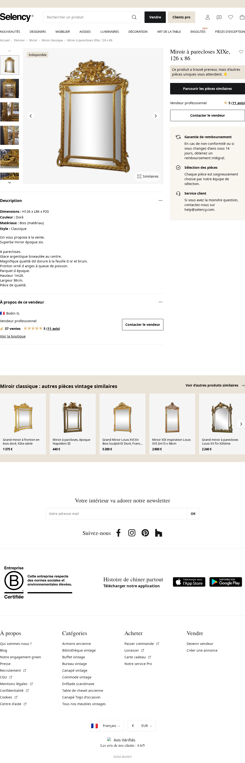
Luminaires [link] (109, 31)
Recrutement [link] (13, 670)
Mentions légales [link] (16, 683)
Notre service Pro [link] (138, 663)
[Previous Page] (30, 116)
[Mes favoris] (231, 17)
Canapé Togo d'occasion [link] (81, 697)
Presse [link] (5, 663)
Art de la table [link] (169, 31)
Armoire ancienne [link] (76, 643)
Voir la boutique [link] (13, 336)
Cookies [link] (9, 697)
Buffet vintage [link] (73, 657)
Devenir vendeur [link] (200, 643)
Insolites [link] (198, 30)
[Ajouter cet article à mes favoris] (241, 52)
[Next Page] (156, 116)
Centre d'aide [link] (13, 704)
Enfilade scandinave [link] (78, 683)
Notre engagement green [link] (20, 657)
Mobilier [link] (63, 31)
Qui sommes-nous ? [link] (16, 643)
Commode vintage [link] (76, 677)
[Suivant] (9, 182)
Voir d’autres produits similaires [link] (212, 385)
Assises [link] (85, 31)
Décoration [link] (138, 31)
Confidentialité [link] (14, 690)
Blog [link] (3, 650)
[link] (16, 17)
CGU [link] (6, 677)
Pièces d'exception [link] (230, 31)
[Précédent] (9, 51)
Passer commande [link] (142, 643)
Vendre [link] (155, 17)
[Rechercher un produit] (134, 17)
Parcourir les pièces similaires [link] (207, 88)
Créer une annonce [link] (202, 650)
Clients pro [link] (181, 17)
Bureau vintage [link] (74, 663)
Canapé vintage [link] (74, 670)
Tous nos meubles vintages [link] (84, 704)
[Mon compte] (208, 17)
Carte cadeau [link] (137, 657)
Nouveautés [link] (10, 31)
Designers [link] (38, 31)
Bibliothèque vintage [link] (79, 650)
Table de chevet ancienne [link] (82, 690)
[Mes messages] (219, 17)
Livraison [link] (134, 650)
